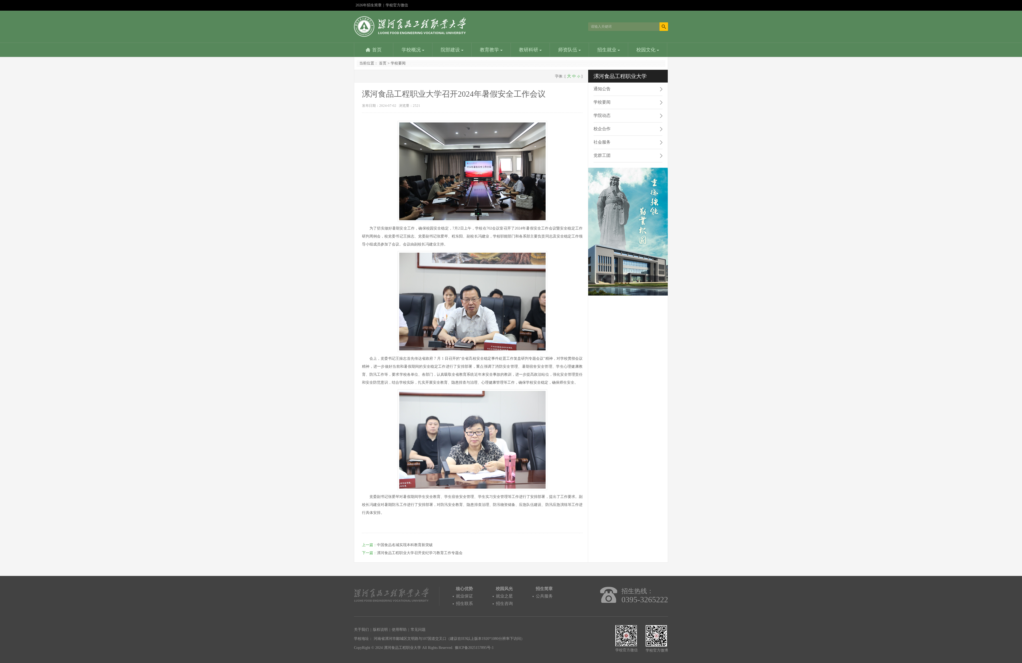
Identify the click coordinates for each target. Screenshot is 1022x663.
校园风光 (504, 588)
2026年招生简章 (369, 5)
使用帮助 (399, 630)
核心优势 (464, 588)
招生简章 (544, 588)
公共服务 (544, 596)
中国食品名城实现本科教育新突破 (405, 545)
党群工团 (602, 155)
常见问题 (418, 630)
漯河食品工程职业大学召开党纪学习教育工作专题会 (420, 553)
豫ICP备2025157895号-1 (474, 648)
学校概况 (412, 49)
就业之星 (504, 596)
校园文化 (646, 49)
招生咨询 (504, 603)
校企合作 (602, 128)
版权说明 (380, 630)
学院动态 (602, 115)
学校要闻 (398, 63)
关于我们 (361, 630)
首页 (377, 49)
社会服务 (602, 142)
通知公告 (602, 89)
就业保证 (464, 596)
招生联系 (464, 603)
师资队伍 (568, 49)
